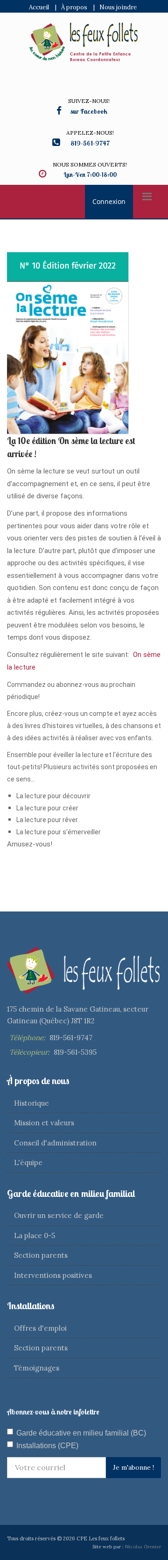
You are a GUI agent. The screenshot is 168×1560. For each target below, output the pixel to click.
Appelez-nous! (90, 132)
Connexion (109, 201)
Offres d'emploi (40, 1328)
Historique (31, 1103)
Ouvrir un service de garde (59, 1215)
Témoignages (36, 1367)
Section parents (41, 1255)
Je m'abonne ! (133, 1467)
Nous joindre (118, 7)
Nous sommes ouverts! (90, 164)
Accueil (39, 7)
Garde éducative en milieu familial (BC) (81, 1433)
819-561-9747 (70, 1037)
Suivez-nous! (89, 100)
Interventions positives (53, 1275)
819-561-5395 (75, 1052)
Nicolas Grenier (143, 1547)
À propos (74, 7)
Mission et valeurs (44, 1122)
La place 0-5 (34, 1235)
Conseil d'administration (55, 1142)
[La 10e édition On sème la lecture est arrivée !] (68, 342)
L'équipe (28, 1162)
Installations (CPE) (47, 1446)
